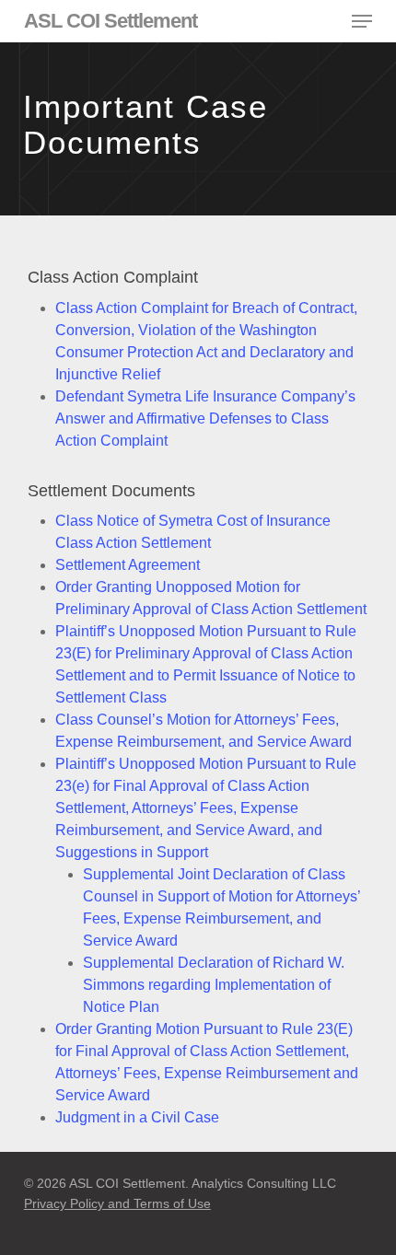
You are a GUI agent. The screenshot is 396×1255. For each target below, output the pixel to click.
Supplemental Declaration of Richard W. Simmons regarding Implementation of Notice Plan (213, 985)
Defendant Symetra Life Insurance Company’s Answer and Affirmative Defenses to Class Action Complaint (205, 418)
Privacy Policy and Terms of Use (117, 1203)
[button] (362, 21)
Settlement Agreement (127, 565)
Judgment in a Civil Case (137, 1117)
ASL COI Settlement (110, 21)
